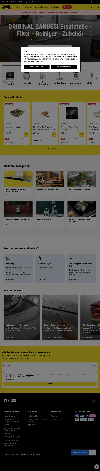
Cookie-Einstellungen (36, 66)
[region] (51, 59)
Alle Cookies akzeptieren (64, 66)
